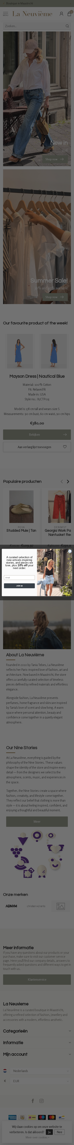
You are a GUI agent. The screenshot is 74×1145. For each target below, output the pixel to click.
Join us (19, 586)
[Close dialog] (69, 551)
